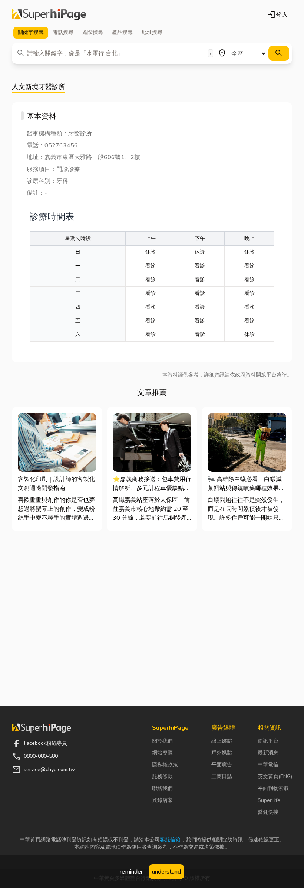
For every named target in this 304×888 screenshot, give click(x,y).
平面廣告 (221, 764)
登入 (277, 14)
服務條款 (162, 776)
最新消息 (268, 752)
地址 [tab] (152, 32)
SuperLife (269, 800)
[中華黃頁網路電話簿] (49, 15)
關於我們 (162, 740)
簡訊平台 (268, 740)
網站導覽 (162, 752)
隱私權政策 (165, 764)
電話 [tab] (63, 32)
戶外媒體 (221, 752)
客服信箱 (170, 839)
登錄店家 (162, 800)
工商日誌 (221, 776)
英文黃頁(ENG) (275, 776)
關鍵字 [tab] (31, 32)
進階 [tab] (92, 32)
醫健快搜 (268, 812)
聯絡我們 (162, 788)
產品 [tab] (122, 32)
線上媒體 (221, 740)
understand (166, 872)
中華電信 (268, 764)
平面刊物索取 (273, 788)
